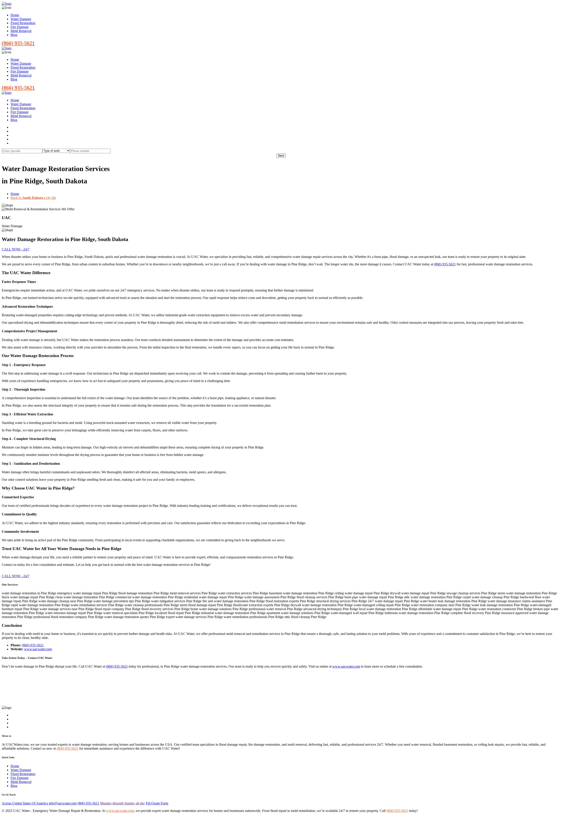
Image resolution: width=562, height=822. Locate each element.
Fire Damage (20, 27)
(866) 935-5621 (18, 43)
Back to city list (33, 198)
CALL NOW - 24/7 (15, 249)
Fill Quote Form (157, 803)
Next (281, 155)
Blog (14, 35)
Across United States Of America (25, 803)
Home (15, 15)
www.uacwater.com (38, 649)
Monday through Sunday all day (122, 803)
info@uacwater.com (63, 803)
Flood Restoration (23, 23)
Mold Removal (21, 31)
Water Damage (21, 19)
